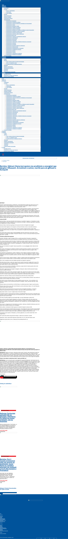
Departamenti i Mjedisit (10, 50)
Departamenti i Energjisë (11, 44)
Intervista (6, 70)
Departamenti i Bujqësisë (11, 20)
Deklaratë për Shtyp (26, 158)
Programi (4, 56)
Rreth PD (4, 5)
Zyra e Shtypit (9, 13)
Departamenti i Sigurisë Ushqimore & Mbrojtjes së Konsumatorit (19, 23)
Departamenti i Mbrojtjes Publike (12, 26)
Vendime (1, 526)
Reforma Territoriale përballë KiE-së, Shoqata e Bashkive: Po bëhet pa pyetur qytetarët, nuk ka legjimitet (8, 417)
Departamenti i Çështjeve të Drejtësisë (13, 54)
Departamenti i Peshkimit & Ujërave (13, 22)
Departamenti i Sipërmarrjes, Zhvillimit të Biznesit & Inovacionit (18, 41)
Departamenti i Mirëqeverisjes (12, 46)
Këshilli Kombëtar (7, 17)
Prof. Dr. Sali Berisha (10, 10)
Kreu (3, 4)
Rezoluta (6, 65)
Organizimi (6, 8)
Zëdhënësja (8, 12)
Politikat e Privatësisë (3, 533)
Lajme (5, 59)
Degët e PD (1, 520)
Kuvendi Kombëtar (7, 55)
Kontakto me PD (7, 74)
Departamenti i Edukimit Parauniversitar (14, 32)
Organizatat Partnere (8, 18)
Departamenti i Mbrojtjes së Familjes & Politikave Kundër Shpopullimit (20, 30)
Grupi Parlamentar (7, 15)
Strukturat (1, 516)
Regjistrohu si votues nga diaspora (11, 75)
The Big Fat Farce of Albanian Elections (14, 64)
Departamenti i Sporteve (11, 43)
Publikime (4, 57)
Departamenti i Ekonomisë (11, 39)
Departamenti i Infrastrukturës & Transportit (14, 48)
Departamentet (7, 19)
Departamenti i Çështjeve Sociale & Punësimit (15, 31)
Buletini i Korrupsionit (8, 66)
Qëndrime (6, 69)
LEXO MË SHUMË (3, 430)
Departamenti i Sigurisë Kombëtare (13, 28)
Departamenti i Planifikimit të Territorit (13, 49)
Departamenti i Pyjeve (10, 24)
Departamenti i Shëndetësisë (12, 37)
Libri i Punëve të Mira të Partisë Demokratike (15, 61)
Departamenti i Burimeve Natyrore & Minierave (15, 45)
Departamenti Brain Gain (11, 35)
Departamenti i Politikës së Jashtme (13, 27)
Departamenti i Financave (11, 40)
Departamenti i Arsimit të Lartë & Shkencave (15, 33)
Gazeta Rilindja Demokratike (9, 71)
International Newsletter (9, 68)
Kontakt (3, 72)
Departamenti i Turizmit (10, 52)
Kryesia (5, 14)
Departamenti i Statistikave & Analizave (14, 53)
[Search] (1, 378)
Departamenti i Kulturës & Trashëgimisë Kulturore (16, 36)
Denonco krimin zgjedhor (9, 76)
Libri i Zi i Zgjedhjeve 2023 (11, 63)
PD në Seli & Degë (31, 158)
